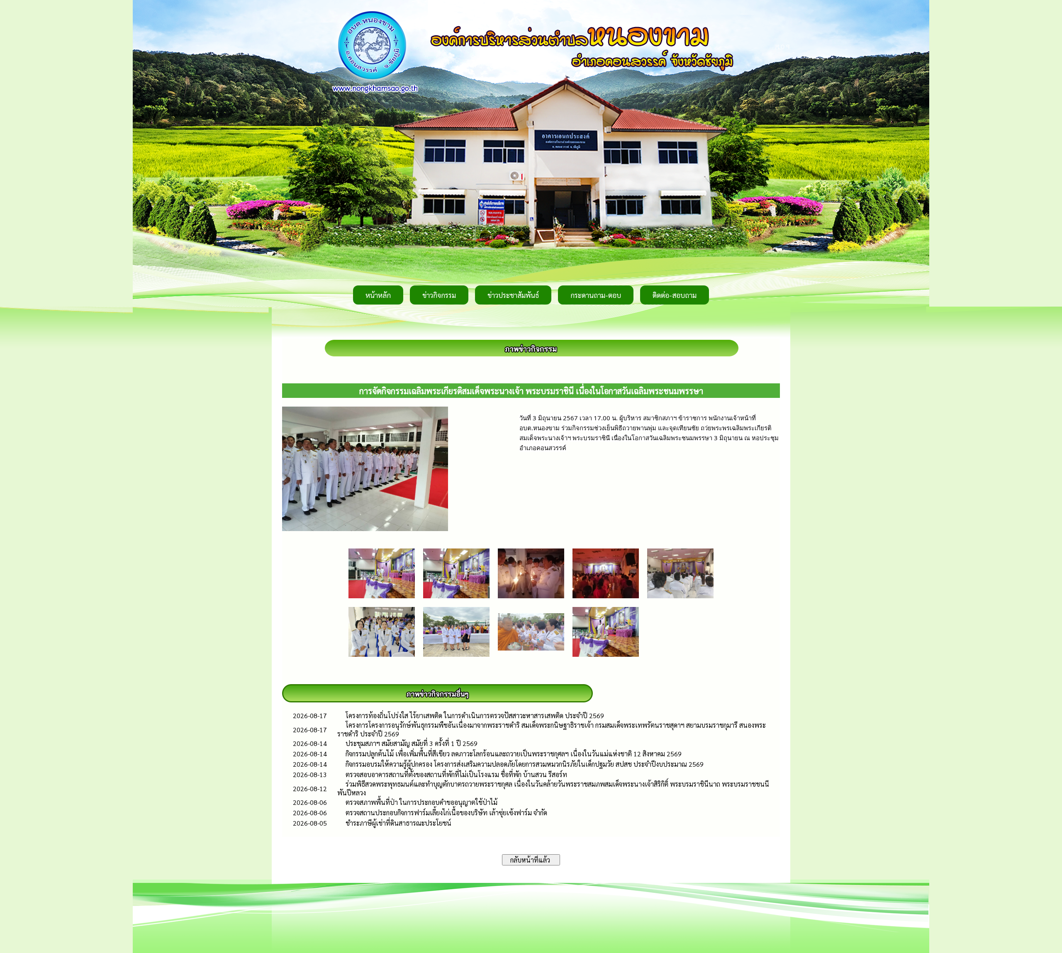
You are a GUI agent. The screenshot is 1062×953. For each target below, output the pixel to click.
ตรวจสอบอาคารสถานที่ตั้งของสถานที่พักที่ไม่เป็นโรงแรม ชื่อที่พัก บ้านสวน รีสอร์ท (456, 774)
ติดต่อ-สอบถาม (675, 295)
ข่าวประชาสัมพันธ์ (513, 295)
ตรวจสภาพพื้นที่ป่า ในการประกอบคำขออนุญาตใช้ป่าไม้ (421, 802)
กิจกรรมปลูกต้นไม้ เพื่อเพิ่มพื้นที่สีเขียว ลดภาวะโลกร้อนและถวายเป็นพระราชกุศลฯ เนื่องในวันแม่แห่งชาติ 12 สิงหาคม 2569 (514, 753)
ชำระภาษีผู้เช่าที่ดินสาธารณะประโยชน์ (398, 823)
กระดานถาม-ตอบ (595, 295)
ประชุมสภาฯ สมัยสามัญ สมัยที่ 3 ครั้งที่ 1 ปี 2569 (411, 743)
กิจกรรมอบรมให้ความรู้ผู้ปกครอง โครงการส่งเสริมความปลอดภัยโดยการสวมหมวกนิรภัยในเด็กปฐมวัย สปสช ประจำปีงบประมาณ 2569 (525, 764)
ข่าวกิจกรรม (439, 295)
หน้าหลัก (378, 295)
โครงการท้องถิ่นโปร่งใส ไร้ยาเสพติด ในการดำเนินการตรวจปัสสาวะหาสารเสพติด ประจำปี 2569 (475, 715)
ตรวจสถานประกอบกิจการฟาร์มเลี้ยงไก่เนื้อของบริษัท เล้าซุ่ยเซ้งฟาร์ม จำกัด (446, 812)
